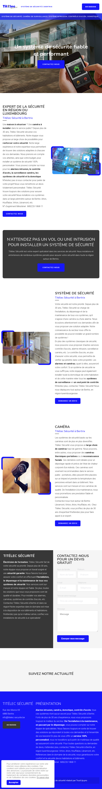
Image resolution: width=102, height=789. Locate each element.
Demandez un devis (67, 401)
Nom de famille (63, 569)
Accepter (13, 782)
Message (61, 609)
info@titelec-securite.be (14, 717)
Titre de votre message (66, 596)
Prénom (81, 569)
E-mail (59, 583)
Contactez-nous (51, 64)
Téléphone (82, 583)
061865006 (90, 7)
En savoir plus (43, 777)
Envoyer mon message (72, 638)
